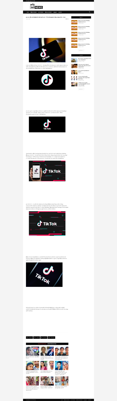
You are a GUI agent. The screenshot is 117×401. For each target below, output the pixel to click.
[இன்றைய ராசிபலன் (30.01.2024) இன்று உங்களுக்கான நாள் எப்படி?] (74, 22)
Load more (81, 50)
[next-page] (28, 392)
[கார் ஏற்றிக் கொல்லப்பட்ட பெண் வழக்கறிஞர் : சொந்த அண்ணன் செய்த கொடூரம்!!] (47, 351)
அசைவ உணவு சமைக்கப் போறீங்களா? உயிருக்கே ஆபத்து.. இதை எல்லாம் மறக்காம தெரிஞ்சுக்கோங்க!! (84, 65)
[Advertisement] (69, 6)
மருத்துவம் (55, 12)
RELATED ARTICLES (42, 343)
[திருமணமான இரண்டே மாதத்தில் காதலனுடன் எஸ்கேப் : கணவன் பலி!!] (47, 381)
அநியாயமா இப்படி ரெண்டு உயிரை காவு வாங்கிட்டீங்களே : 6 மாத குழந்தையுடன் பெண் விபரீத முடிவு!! (61, 358)
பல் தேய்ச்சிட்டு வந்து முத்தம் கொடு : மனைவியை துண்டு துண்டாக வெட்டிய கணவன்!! (32, 372)
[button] (89, 12)
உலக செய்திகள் (40, 12)
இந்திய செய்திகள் (34, 12)
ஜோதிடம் (81, 17)
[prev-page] (26, 392)
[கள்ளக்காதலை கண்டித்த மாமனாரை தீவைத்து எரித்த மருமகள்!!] (61, 381)
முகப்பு (28, 12)
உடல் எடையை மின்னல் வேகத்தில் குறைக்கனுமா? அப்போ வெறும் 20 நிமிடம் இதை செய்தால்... (84, 77)
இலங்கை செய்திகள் (48, 12)
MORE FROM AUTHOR (52, 343)
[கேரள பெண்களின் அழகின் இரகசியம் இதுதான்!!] (74, 72)
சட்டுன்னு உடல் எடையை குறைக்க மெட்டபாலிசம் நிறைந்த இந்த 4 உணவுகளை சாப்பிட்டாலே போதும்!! (84, 83)
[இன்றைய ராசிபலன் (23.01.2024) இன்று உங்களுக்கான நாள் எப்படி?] (74, 40)
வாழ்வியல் (60, 12)
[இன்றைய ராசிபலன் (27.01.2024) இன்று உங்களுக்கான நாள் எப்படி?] (74, 28)
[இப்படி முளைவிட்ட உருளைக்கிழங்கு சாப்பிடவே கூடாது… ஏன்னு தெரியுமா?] (74, 60)
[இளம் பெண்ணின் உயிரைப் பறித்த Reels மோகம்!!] (32, 351)
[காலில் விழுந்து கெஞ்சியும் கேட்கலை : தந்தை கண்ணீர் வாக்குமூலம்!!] (47, 365)
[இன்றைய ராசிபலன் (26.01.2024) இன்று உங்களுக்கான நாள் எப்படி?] (74, 34)
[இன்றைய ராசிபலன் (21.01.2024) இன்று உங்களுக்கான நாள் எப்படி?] (74, 46)
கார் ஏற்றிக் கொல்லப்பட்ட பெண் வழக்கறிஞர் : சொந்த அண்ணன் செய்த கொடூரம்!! (47, 358)
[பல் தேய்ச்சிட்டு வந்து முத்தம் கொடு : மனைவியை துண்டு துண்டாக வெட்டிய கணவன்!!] (32, 365)
